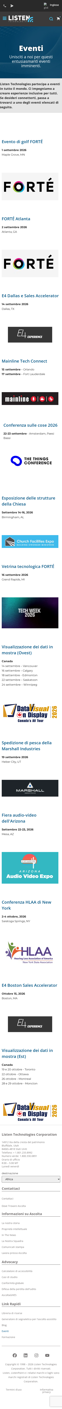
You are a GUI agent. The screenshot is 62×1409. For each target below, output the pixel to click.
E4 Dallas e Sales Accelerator (30, 295)
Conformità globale (13, 1283)
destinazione (10, 1173)
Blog (4, 1325)
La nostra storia (11, 1223)
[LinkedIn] (25, 1355)
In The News (9, 1235)
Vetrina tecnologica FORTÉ (28, 566)
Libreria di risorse (12, 1313)
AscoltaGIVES (9, 1295)
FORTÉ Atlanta (16, 218)
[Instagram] (36, 1355)
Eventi (5, 1331)
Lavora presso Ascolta (14, 1253)
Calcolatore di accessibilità (17, 1271)
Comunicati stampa (13, 1247)
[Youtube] (47, 1355)
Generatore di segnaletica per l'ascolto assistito (29, 1319)
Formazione (8, 1337)
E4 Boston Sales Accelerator (29, 985)
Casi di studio (9, 1277)
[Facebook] (14, 1355)
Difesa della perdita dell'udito (19, 1289)
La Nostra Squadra (12, 1241)
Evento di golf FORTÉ (22, 141)
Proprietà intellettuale (14, 1229)
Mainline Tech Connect (24, 361)
